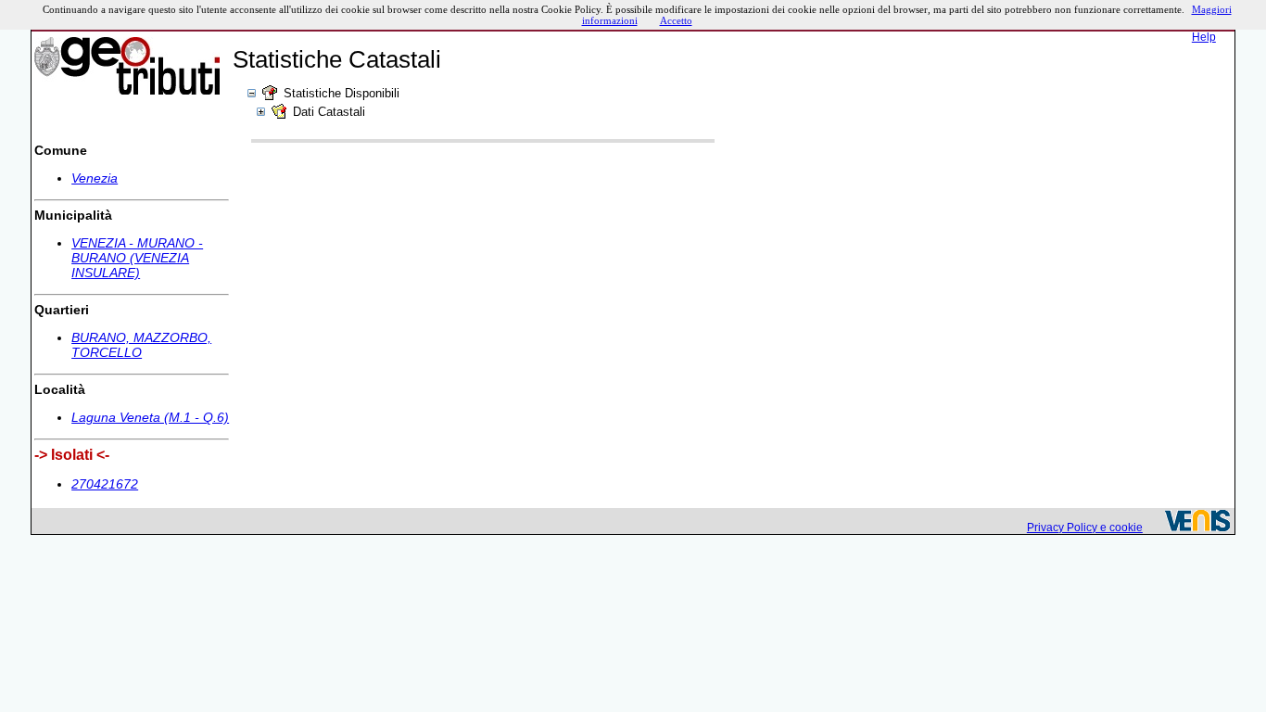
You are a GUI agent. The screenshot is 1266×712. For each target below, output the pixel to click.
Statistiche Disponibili (341, 93)
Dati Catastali (329, 112)
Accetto (676, 20)
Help (1204, 37)
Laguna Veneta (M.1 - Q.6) (150, 417)
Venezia (94, 178)
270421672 (104, 484)
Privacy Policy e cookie (1085, 527)
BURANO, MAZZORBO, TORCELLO (141, 345)
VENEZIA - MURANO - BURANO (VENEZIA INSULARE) (137, 257)
